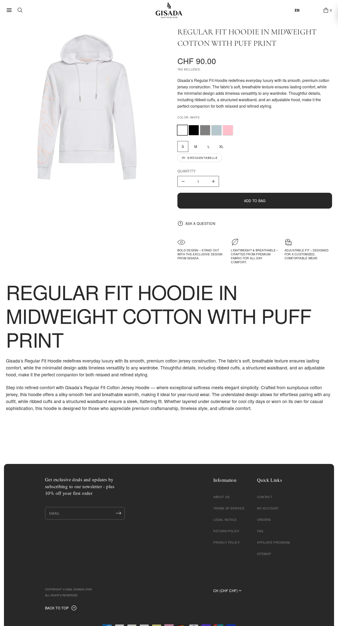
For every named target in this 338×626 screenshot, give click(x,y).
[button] (327, 10)
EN (297, 10)
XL (221, 146)
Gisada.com (82, 589)
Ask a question (200, 223)
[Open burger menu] (9, 10)
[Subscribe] (118, 513)
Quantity (186, 171)
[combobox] (297, 10)
